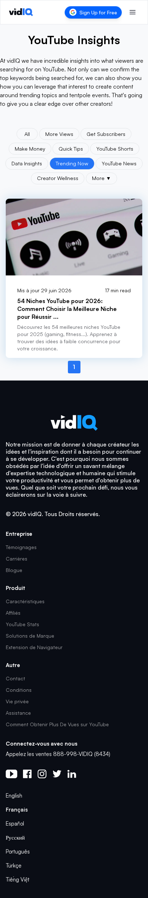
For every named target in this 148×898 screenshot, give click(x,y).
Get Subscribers (106, 134)
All (27, 134)
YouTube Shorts (114, 148)
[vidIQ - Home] (21, 12)
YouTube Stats (22, 624)
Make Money (30, 148)
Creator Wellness (57, 178)
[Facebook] (27, 774)
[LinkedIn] (71, 774)
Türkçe (14, 865)
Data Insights (26, 163)
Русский (15, 837)
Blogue (14, 570)
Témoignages (21, 547)
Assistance (18, 713)
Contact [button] (15, 678)
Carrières (16, 559)
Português (18, 851)
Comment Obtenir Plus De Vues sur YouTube (57, 724)
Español (15, 823)
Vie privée (17, 701)
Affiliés (13, 613)
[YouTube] (11, 774)
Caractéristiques (25, 601)
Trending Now (72, 163)
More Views (59, 134)
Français (17, 809)
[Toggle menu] (132, 12)
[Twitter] (56, 774)
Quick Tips (71, 148)
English (14, 795)
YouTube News (119, 163)
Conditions (19, 690)
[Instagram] (42, 774)
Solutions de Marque (30, 636)
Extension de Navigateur (34, 647)
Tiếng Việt (17, 879)
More (101, 178)
